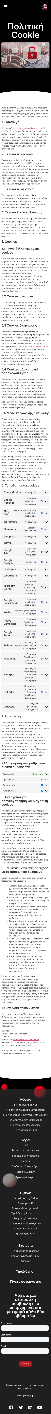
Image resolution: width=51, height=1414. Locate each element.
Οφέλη (25, 1193)
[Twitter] (20, 1407)
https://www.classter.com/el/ (31, 128)
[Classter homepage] (44, 6)
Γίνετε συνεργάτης (25, 1281)
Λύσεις (25, 1099)
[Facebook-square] (11, 1407)
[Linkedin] (30, 1407)
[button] (5, 7)
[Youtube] (39, 1407)
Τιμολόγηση (25, 1271)
